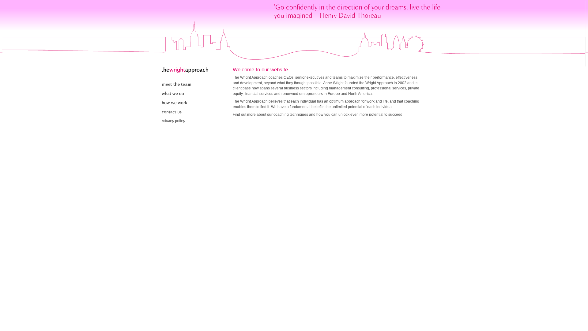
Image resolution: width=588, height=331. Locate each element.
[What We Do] (176, 94)
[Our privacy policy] (176, 122)
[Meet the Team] (176, 85)
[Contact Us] (176, 113)
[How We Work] (176, 103)
